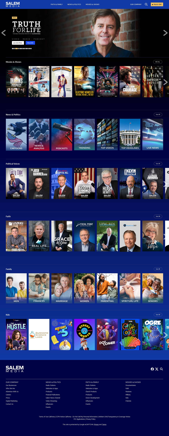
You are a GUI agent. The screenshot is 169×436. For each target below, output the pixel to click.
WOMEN (84, 301)
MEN (16, 301)
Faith (8, 216)
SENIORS (153, 301)
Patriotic (128, 401)
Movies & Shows (92, 4)
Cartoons (16, 148)
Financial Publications (53, 395)
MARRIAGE (62, 301)
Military (128, 395)
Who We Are (10, 388)
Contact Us (9, 404)
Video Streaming (51, 401)
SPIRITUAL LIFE (130, 301)
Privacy (96, 424)
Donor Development (93, 398)
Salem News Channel (53, 398)
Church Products (91, 392)
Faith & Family (57, 4)
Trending (84, 147)
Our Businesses (11, 385)
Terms (104, 424)
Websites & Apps (52, 388)
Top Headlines (130, 148)
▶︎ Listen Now (18, 43)
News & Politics (74, 4)
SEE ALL (157, 62)
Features (129, 392)
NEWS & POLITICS (53, 382)
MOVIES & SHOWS (133, 382)
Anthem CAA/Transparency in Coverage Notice (114, 417)
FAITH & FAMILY (92, 382)
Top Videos (107, 147)
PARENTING (107, 301)
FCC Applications (79, 419)
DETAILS (16, 85)
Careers (8, 395)
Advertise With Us (12, 392)
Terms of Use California (47, 417)
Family (9, 269)
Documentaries (131, 385)
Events (48, 407)
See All (158, 114)
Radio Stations (51, 385)
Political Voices (13, 163)
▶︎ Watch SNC (157, 4)
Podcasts (61, 148)
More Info (30, 43)
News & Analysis (39, 147)
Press (8, 398)
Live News (153, 147)
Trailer (16, 78)
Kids (8, 314)
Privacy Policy (90, 419)
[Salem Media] (13, 4)
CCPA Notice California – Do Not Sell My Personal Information (76, 417)
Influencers (49, 404)
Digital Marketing (11, 401)
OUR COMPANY (12, 382)
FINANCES (39, 301)
